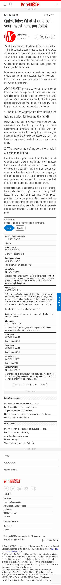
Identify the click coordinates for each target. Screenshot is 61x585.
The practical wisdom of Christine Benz (18, 410)
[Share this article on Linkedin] (47, 36)
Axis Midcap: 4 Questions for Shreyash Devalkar (21, 403)
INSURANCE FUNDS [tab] (11, 469)
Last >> (42, 384)
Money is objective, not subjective (16, 417)
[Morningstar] (18, 481)
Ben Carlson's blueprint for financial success (20, 407)
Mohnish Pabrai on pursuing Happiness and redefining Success (27, 414)
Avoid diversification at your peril (16, 436)
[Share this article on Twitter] (41, 36)
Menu (5, 4)
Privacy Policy (19, 539)
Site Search (11, 4)
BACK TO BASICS (11, 15)
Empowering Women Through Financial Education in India (25, 429)
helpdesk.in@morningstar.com (23, 580)
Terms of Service (11, 551)
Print (52, 14)
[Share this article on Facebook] (36, 36)
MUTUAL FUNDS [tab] (9, 462)
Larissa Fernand (23, 34)
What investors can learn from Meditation (19, 443)
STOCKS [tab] (7, 456)
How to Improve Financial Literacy (16, 432)
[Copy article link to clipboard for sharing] (53, 36)
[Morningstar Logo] (30, 4)
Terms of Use (8, 539)
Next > (36, 384)
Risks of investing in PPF (13, 439)
